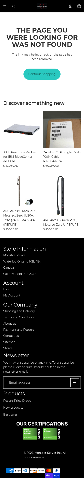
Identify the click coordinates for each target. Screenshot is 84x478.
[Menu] (4, 6)
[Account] (70, 6)
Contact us (11, 336)
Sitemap (9, 342)
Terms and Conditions (18, 317)
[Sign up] (74, 382)
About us (9, 323)
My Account (11, 295)
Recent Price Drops (17, 401)
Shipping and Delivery (19, 311)
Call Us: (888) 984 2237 (19, 274)
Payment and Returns (18, 329)
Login (7, 289)
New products (13, 407)
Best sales (10, 414)
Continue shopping (42, 74)
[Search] (13, 6)
